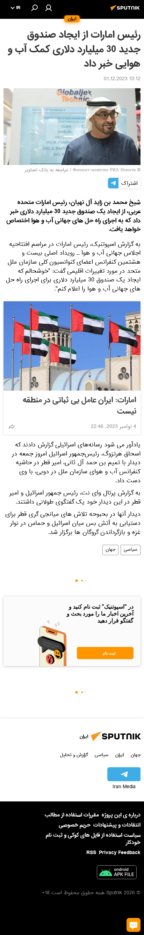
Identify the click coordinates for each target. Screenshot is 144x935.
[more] (12, 426)
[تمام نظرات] (134, 925)
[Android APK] (117, 873)
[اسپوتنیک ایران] (126, 11)
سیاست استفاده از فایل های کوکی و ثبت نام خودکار (93, 838)
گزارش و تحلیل (74, 755)
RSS (91, 853)
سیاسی (130, 550)
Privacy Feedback (120, 853)
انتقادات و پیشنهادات (117, 825)
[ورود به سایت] (49, 8)
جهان (110, 550)
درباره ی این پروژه (121, 815)
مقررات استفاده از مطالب (72, 815)
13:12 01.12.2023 (122, 79)
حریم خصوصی (75, 825)
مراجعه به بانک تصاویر (46, 170)
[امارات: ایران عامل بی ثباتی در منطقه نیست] (72, 346)
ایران (119, 755)
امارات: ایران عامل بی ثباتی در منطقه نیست (79, 406)
